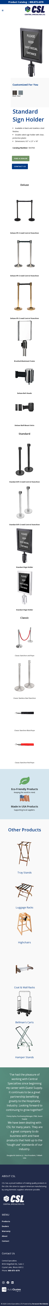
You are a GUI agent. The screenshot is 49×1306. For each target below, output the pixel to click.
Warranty (6, 1231)
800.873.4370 (36, 2)
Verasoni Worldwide (40, 1304)
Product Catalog (17, 2)
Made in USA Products (24, 806)
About (4, 1236)
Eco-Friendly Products (24, 789)
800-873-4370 (14, 1270)
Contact (5, 1241)
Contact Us (20, 166)
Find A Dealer (20, 158)
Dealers (5, 1226)
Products (6, 1221)
